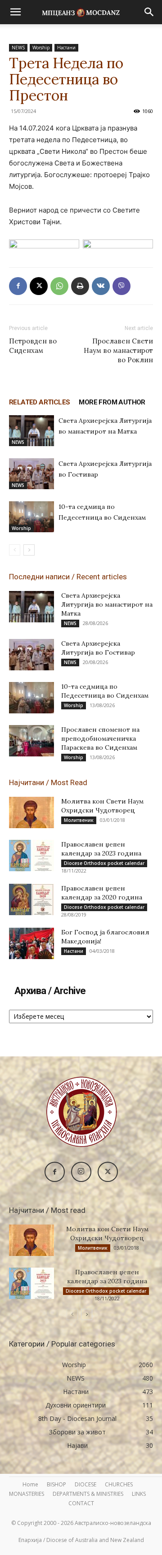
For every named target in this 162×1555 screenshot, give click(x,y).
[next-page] (29, 550)
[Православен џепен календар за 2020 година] (31, 899)
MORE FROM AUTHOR (112, 402)
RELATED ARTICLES (39, 402)
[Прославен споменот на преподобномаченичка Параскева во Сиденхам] (31, 740)
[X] (39, 286)
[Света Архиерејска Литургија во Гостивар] (31, 473)
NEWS (18, 47)
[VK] (101, 286)
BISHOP (56, 1484)
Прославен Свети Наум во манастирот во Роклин (118, 350)
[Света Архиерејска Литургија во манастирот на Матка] (31, 430)
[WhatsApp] (59, 286)
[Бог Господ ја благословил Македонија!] (31, 943)
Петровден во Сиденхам (33, 346)
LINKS (139, 1494)
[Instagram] (81, 1172)
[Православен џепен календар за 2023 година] (31, 855)
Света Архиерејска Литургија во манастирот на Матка (107, 604)
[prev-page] (14, 550)
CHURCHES (119, 1484)
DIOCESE (85, 1484)
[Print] (80, 286)
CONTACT (81, 1503)
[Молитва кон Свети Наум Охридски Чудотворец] (31, 812)
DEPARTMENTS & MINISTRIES (88, 1494)
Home (30, 1484)
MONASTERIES (26, 1494)
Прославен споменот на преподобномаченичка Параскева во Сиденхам (100, 738)
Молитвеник (79, 820)
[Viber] (121, 286)
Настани (66, 47)
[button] (15, 12)
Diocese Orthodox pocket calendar (104, 863)
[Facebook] (18, 286)
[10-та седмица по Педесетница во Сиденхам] (31, 516)
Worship (41, 47)
